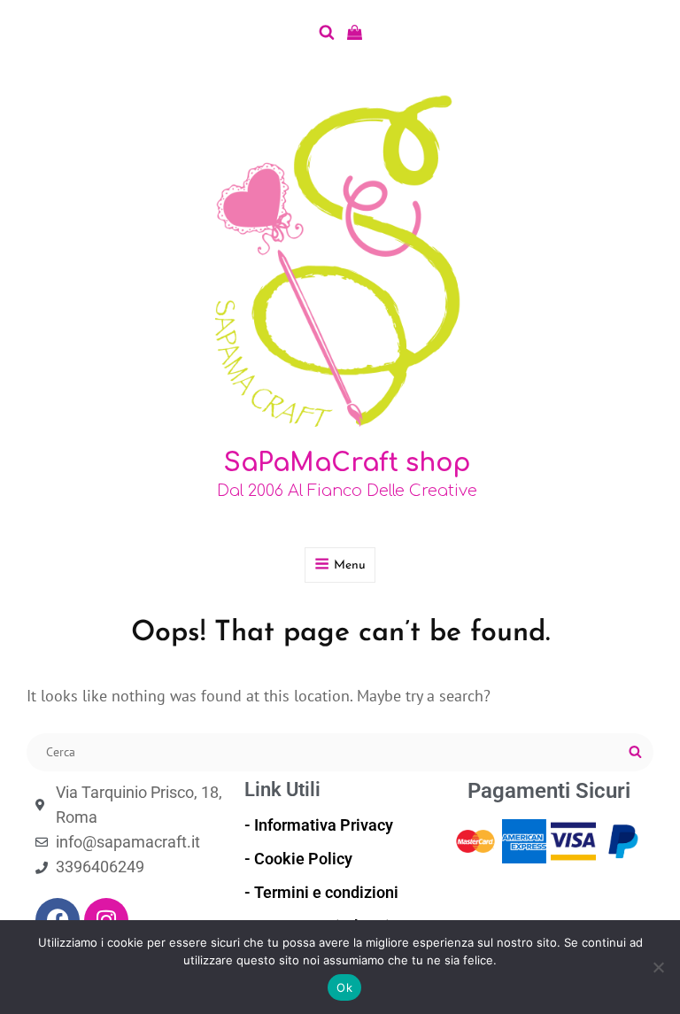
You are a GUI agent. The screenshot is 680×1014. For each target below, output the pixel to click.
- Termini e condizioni (321, 892)
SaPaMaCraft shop (347, 463)
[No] (658, 967)
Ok (344, 987)
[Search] (635, 752)
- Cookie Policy (298, 858)
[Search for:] (340, 750)
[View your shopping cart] (354, 33)
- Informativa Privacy (318, 825)
